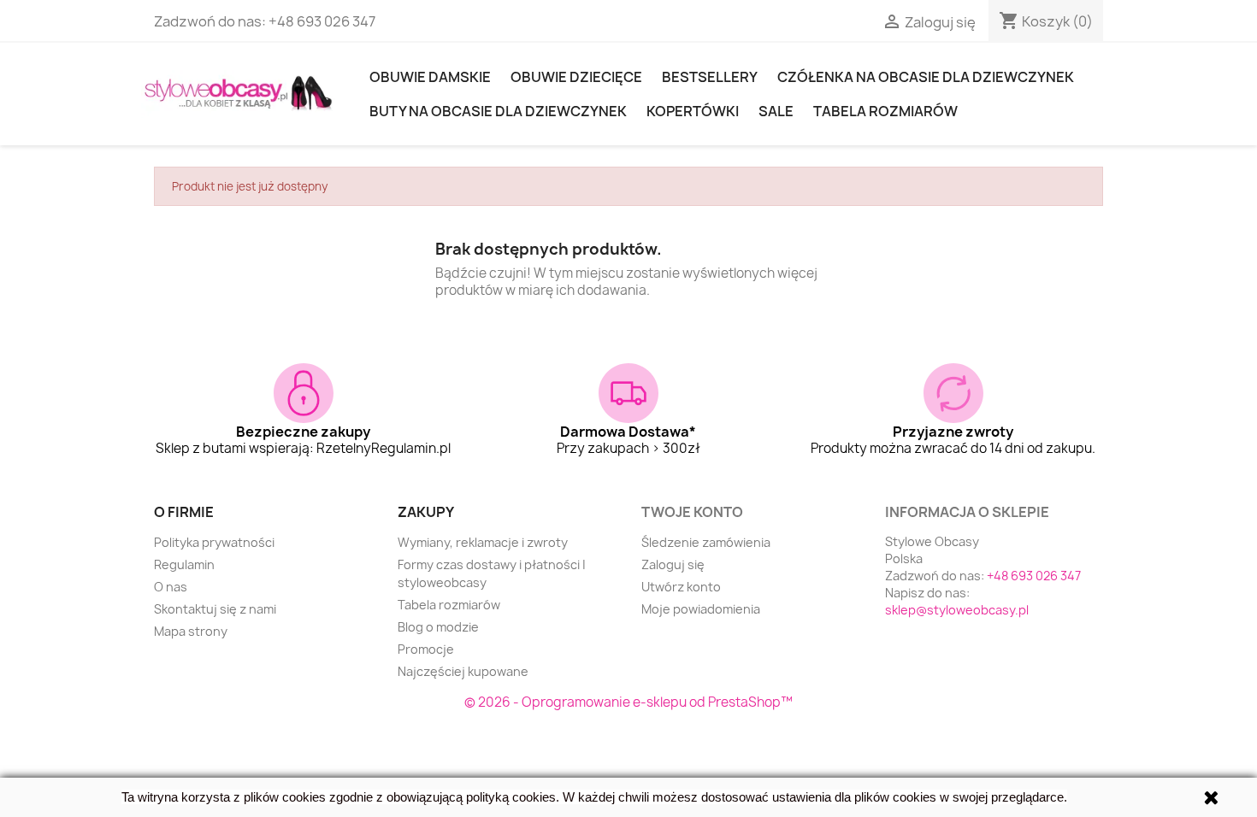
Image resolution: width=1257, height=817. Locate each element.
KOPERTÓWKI (692, 111)
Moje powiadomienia (700, 609)
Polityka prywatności (214, 542)
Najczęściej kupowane (463, 671)
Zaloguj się (673, 564)
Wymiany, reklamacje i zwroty (483, 542)
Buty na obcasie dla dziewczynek (498, 111)
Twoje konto (692, 512)
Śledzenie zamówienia (705, 542)
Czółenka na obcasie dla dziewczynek (925, 77)
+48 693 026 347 (322, 21)
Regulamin (184, 564)
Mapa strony (190, 631)
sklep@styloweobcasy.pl (957, 610)
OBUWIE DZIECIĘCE (576, 77)
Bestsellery (710, 77)
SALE (776, 111)
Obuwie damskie (430, 77)
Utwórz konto (681, 587)
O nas (170, 587)
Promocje (426, 649)
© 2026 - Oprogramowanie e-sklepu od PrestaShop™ (628, 702)
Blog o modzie (438, 627)
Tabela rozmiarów (885, 111)
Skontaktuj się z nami (215, 609)
